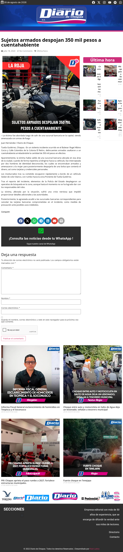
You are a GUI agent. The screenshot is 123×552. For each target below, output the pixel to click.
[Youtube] (110, 2)
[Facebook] (93, 2)
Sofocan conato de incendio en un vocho (100, 126)
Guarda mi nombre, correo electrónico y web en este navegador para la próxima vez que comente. (39, 321)
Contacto (114, 536)
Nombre (5, 298)
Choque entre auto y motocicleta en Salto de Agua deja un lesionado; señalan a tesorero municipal (91, 408)
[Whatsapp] (120, 2)
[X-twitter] (99, 2)
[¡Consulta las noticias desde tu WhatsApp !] (41, 231)
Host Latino (94, 549)
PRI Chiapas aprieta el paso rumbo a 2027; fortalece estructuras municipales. (27, 482)
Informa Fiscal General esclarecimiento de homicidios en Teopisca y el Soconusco (30, 408)
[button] (62, 28)
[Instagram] (104, 2)
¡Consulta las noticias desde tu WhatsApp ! (41, 238)
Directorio (114, 532)
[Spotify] (115, 2)
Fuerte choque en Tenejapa (77, 480)
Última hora (42, 51)
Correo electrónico (10, 308)
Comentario (7, 268)
